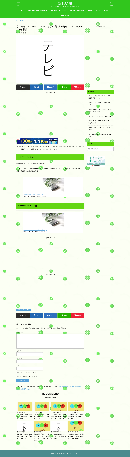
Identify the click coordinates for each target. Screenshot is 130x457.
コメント (20, 332)
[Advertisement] (50, 111)
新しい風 (65, 4)
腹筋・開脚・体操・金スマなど (37, 11)
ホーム (22, 11)
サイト (18, 365)
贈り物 (90, 11)
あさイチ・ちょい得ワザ (77, 11)
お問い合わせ (65, 15)
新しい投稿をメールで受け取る (27, 376)
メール (19, 358)
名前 (18, 351)
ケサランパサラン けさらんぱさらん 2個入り (34, 230)
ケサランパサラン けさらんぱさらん (32, 194)
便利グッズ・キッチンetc (58, 11)
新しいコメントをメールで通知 (27, 372)
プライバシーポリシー (102, 11)
